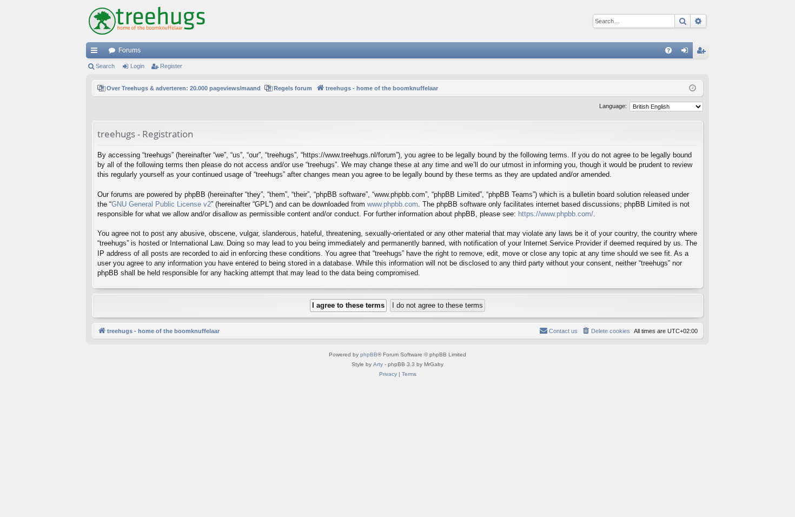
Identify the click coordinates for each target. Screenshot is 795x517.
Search (105, 66)
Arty (378, 364)
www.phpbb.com (392, 204)
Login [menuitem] (687, 52)
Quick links (96, 52)
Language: (613, 106)
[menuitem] (668, 50)
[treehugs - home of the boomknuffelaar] (147, 21)
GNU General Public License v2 (161, 204)
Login (137, 66)
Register (171, 66)
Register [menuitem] (703, 52)
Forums (129, 50)
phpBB (368, 354)
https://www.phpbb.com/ (555, 214)
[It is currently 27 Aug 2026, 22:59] (692, 88)
